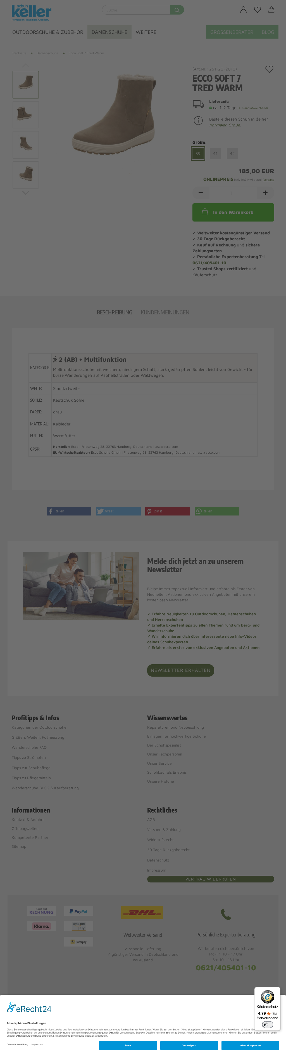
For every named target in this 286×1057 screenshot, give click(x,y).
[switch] (267, 1024)
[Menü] (277, 990)
